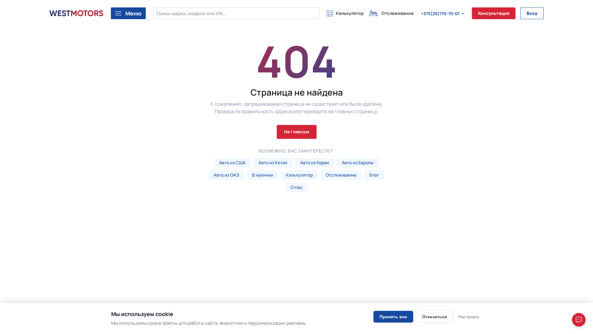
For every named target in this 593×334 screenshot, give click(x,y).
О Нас (297, 187)
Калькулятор (299, 175)
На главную (296, 132)
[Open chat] (579, 320)
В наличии (262, 175)
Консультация (493, 13)
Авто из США (232, 162)
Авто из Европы (358, 162)
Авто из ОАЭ (226, 175)
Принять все (393, 316)
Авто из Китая (273, 162)
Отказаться (434, 316)
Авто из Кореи (314, 162)
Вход (532, 13)
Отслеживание (341, 175)
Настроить (468, 316)
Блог (374, 175)
